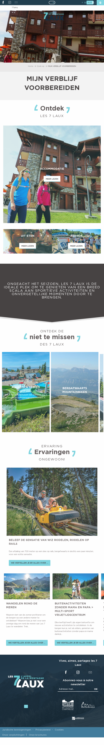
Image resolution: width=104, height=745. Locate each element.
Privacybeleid (43, 729)
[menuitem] (52, 16)
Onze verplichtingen (13, 735)
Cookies (59, 729)
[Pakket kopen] (100, 2)
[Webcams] (93, 2)
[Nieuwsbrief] (16, 2)
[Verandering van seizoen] (53, 2)
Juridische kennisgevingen (16, 729)
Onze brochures (38, 735)
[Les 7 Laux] (26, 687)
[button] (5, 382)
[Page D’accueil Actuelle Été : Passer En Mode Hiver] (52, 2)
